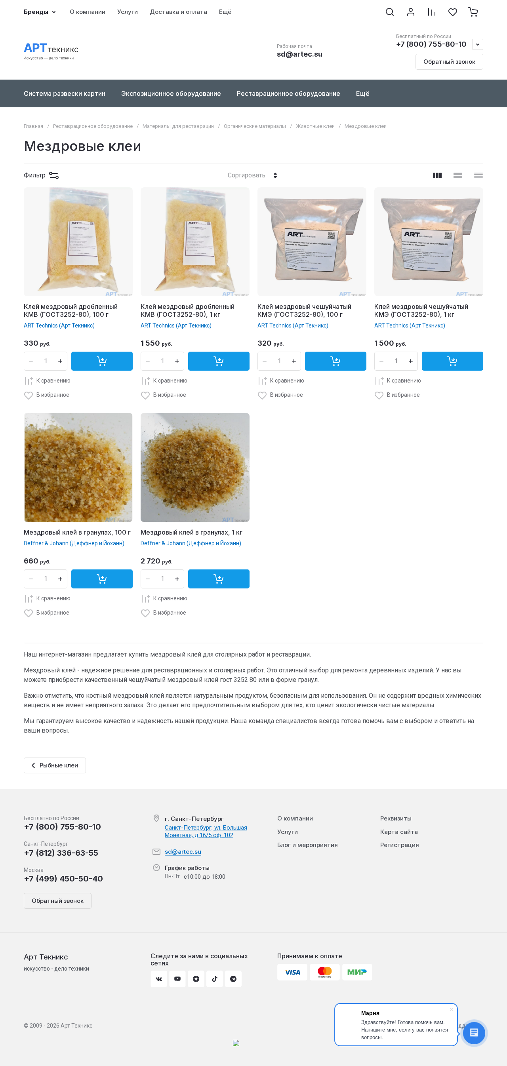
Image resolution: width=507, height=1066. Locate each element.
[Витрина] (437, 175)
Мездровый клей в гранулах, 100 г (77, 532)
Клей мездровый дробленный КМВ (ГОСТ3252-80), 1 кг (187, 311)
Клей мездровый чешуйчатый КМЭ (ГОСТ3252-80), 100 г (304, 311)
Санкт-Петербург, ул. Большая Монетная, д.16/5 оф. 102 (206, 831)
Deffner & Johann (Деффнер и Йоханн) (74, 543)
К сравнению (53, 380)
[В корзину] (102, 361)
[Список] (458, 175)
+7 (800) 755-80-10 (431, 44)
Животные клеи (315, 126)
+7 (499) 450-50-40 (63, 878)
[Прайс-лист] (478, 175)
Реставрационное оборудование (93, 126)
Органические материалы (255, 126)
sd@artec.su (299, 54)
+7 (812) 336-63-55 (61, 853)
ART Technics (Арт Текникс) (59, 325)
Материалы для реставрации (178, 126)
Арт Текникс (46, 957)
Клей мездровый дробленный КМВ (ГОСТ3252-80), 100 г (71, 311)
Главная (33, 126)
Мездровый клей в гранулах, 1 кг (191, 532)
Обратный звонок (449, 61)
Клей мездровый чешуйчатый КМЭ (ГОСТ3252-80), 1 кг (421, 311)
